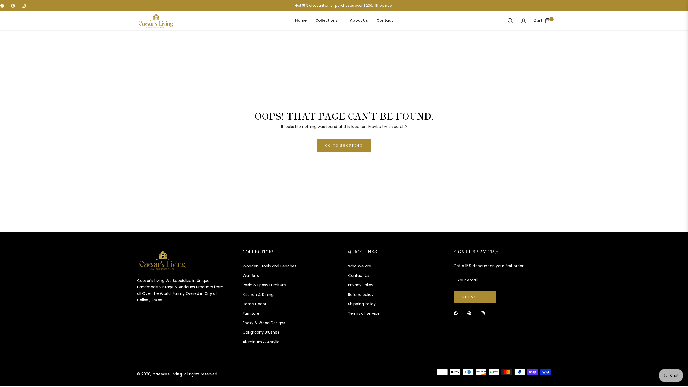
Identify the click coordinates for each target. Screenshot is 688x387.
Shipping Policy (362, 304)
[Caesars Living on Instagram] (484, 313)
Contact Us (358, 275)
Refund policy (361, 294)
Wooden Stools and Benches (269, 266)
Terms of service (364, 313)
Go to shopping (344, 145)
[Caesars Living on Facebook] (457, 313)
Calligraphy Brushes (261, 332)
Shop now (384, 5)
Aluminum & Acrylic (261, 342)
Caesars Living (167, 374)
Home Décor (254, 304)
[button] (510, 20)
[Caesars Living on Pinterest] (470, 313)
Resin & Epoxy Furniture (264, 285)
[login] (523, 20)
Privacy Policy (360, 285)
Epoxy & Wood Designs (264, 322)
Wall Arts (251, 275)
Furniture (251, 313)
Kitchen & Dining (258, 294)
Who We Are (359, 266)
